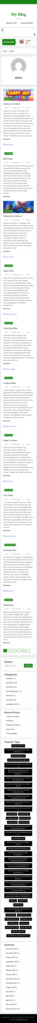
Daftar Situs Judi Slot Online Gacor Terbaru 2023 (18, 785)
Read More (6, 139)
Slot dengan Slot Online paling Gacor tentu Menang (18, 910)
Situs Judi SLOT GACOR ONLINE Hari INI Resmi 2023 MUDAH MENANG (18, 865)
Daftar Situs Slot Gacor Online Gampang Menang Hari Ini (18, 791)
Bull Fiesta (8, 159)
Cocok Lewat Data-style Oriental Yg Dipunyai (18, 765)
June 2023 (9, 991)
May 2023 (9, 996)
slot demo (18, 905)
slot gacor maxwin (12, 919)
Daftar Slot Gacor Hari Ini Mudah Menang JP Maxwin (18, 803)
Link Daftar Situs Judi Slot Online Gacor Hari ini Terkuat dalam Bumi (18, 827)
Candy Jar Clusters (29, 42)
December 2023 (11, 979)
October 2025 (10, 957)
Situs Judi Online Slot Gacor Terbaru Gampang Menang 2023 (18, 859)
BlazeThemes (23, 1020)
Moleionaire (8, 605)
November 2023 (11, 983)
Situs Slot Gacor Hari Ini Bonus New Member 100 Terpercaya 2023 (18, 889)
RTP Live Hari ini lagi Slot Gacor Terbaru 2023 (18, 843)
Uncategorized (10, 545)
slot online (13, 923)
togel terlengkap (18, 931)
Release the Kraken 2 (13, 216)
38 (23, 651)
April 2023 (9, 1000)
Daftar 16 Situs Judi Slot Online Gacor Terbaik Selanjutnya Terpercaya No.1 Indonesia (18, 772)
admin (7, 108)
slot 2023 (22, 900)
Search (28, 666)
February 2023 (11, 1009)
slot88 (13, 900)
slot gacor (11, 915)
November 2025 (11, 953)
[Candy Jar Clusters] (22, 41)
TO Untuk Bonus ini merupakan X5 (18, 935)
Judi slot (12, 822)
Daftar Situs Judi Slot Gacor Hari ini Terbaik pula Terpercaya (18, 779)
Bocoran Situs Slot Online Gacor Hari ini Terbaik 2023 (18, 751)
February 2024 (11, 970)
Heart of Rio (8, 271)
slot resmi (24, 923)
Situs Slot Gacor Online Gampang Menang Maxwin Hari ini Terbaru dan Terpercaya (18, 895)
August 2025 (10, 966)
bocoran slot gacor (18, 756)
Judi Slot (9, 695)
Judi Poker (9, 687)
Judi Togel (9, 700)
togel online (25, 927)
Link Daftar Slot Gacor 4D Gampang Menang (18, 833)
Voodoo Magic (9, 383)
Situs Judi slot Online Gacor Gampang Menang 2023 (18, 871)
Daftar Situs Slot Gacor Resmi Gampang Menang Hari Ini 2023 (18, 797)
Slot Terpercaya (12, 927)
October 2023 (10, 987)
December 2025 (11, 949)
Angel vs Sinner (10, 440)
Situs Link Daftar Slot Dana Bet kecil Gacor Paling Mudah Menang (18, 883)
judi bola (12, 814)
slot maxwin (26, 919)
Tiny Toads (8, 495)
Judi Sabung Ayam (12, 691)
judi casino (24, 814)
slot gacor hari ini (24, 915)
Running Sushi (9, 550)
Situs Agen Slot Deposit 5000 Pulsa (18, 848)
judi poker (24, 818)
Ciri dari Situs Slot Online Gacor (18, 760)
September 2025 (11, 962)
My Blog (18, 14)
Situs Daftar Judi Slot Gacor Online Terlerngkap (18, 853)
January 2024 (10, 974)
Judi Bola (9, 678)
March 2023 (10, 1004)
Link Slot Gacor (18, 838)
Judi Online (8, 99)
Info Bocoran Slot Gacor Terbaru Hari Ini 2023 (18, 809)
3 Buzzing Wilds (10, 328)
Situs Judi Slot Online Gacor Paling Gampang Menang (18, 877)
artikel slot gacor (18, 746)
